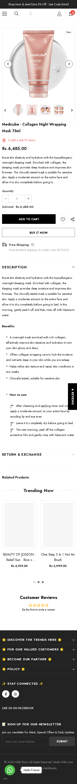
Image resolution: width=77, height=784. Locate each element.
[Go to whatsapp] (10, 770)
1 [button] (34, 582)
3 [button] (43, 582)
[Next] (69, 64)
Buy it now (39, 233)
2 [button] (39, 582)
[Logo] (39, 13)
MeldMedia (49, 768)
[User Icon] (59, 14)
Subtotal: (8, 207)
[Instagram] (15, 694)
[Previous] (8, 64)
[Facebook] (5, 694)
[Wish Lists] (63, 219)
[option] (38, 64)
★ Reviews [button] (73, 396)
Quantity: (8, 191)
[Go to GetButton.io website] (9, 779)
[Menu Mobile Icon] (4, 13)
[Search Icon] (20, 14)
